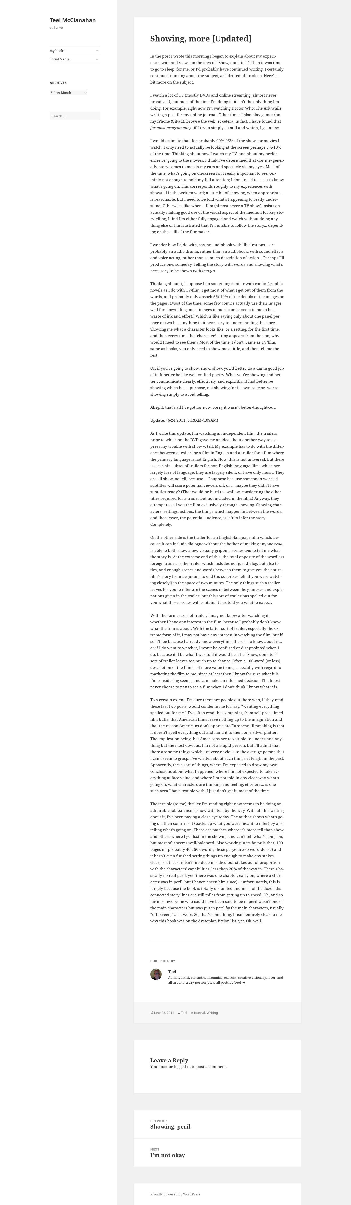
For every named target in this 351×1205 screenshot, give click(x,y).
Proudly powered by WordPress (175, 1194)
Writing (212, 1012)
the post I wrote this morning (182, 56)
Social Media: (60, 59)
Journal (199, 1012)
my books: (57, 51)
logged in (182, 1066)
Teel (184, 1012)
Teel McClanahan (73, 20)
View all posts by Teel (224, 982)
